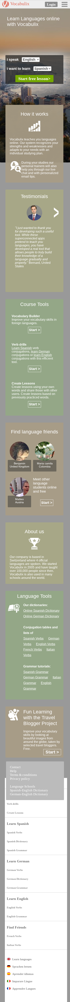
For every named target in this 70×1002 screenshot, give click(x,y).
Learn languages (22, 959)
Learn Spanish (18, 824)
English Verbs (45, 644)
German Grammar (35, 677)
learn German (40, 351)
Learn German (18, 861)
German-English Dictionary (29, 794)
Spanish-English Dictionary (29, 790)
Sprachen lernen (22, 966)
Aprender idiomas (22, 974)
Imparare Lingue (22, 981)
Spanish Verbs (33, 638)
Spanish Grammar (35, 672)
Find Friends (16, 927)
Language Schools (22, 786)
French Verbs (32, 649)
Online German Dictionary (41, 616)
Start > (34, 330)
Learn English (17, 899)
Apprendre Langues (24, 988)
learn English (43, 355)
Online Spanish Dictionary (41, 610)
